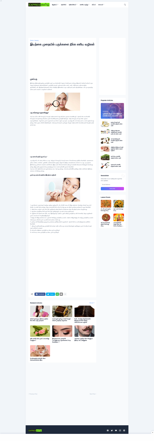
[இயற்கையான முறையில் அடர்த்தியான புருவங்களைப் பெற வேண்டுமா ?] (62, 331)
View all (91, 303)
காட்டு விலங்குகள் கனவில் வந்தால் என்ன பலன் (116, 140)
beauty (37, 40)
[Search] (124, 4)
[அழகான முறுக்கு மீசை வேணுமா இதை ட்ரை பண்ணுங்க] (84, 331)
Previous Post (33, 394)
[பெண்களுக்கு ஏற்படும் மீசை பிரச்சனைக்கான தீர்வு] (40, 351)
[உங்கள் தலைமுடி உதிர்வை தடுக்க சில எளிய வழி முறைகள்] (40, 311)
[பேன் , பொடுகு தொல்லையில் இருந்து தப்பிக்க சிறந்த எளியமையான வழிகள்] (84, 311)
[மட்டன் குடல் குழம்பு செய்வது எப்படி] (106, 204)
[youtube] (116, 430)
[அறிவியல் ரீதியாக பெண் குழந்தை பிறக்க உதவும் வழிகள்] (105, 149)
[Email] (61, 294)
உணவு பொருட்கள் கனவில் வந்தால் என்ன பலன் (116, 124)
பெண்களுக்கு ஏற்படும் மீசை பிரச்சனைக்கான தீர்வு (38, 359)
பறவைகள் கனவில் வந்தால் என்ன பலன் (116, 165)
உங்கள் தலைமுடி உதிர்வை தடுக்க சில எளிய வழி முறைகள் (39, 319)
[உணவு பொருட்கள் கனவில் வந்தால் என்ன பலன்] (105, 124)
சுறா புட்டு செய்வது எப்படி (118, 209)
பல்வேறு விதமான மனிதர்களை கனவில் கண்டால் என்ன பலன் (116, 132)
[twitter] (111, 430)
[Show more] (65, 294)
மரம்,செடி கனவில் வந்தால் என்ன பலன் (116, 157)
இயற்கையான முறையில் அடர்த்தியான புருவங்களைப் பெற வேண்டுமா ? (61, 340)
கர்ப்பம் (94, 4)
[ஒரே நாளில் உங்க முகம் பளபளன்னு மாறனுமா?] (40, 331)
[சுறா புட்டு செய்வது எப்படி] (118, 204)
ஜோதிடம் (54, 4)
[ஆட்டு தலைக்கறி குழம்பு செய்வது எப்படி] (106, 217)
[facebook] (107, 430)
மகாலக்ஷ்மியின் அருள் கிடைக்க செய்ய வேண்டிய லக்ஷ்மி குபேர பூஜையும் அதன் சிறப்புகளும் (117, 224)
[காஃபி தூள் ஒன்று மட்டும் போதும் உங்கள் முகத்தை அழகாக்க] (62, 311)
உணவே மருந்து (84, 4)
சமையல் (100, 4)
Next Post (92, 394)
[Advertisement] (77, 22)
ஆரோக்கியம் (72, 4)
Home (32, 40)
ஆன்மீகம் (63, 4)
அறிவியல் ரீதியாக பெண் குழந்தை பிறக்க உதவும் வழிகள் (117, 148)
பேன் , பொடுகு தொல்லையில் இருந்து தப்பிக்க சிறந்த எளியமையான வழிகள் (83, 320)
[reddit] (124, 430)
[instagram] (120, 430)
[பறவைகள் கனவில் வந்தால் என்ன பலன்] (105, 165)
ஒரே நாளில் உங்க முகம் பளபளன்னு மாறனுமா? (39, 339)
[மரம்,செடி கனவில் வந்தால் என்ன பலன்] (105, 157)
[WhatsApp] (57, 294)
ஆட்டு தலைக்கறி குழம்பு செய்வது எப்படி (105, 224)
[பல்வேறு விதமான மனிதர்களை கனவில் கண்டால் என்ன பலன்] (105, 132)
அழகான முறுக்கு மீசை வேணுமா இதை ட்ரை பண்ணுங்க (84, 339)
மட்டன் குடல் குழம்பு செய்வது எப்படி (106, 209)
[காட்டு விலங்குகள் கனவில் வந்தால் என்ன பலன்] (105, 141)
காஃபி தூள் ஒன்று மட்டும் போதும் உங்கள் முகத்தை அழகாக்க (61, 319)
